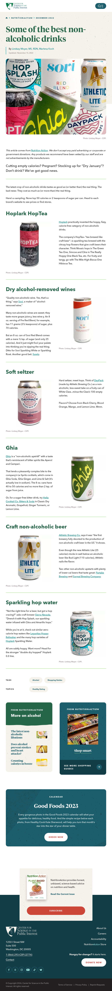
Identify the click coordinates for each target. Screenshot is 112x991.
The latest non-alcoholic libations (20, 734)
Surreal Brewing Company (87, 576)
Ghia (8, 456)
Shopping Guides (55, 680)
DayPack (98, 380)
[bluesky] (41, 970)
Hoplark (63, 222)
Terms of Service (65, 985)
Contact (10, 959)
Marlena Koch (46, 48)
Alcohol (36, 680)
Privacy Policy (81, 985)
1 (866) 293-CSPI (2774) (19, 954)
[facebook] (9, 970)
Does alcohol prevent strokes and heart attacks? (21, 749)
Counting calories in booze (21, 762)
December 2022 (45, 18)
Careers (102, 933)
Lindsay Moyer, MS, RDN (25, 48)
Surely (36, 354)
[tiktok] (34, 970)
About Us (101, 928)
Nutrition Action (39, 150)
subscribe (56, 911)
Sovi (20, 301)
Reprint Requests (97, 985)
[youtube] (28, 970)
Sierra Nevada (42, 614)
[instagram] (21, 970)
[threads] (15, 970)
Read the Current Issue (63, 894)
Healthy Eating (39, 689)
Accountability (98, 938)
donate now (94, 962)
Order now (56, 837)
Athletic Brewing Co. (69, 535)
